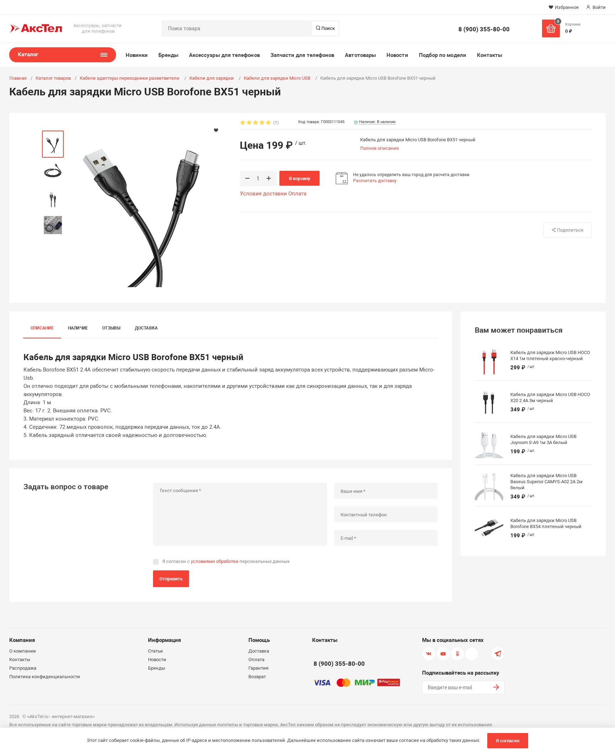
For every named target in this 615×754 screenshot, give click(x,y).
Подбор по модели (442, 55)
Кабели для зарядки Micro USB (277, 78)
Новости (397, 55)
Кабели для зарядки (212, 78)
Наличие (78, 328)
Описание (42, 328)
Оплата (297, 193)
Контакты (490, 55)
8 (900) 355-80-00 (484, 29)
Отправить (171, 578)
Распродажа (22, 668)
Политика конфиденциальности (44, 676)
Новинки (137, 55)
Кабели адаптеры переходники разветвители (130, 78)
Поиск (327, 28)
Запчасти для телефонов (302, 55)
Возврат (257, 676)
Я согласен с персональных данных (225, 561)
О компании (22, 651)
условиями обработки (214, 561)
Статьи (155, 651)
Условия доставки (263, 193)
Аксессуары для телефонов (224, 55)
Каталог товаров (53, 78)
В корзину (299, 178)
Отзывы (111, 328)
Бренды (168, 55)
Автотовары (360, 55)
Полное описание (379, 148)
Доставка (146, 328)
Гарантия (258, 668)
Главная (18, 78)
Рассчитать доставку (374, 180)
